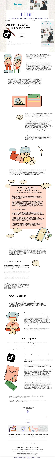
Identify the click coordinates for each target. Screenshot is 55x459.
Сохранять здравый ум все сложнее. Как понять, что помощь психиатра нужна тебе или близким (13, 435)
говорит (10, 172)
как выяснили (24, 79)
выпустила (33, 248)
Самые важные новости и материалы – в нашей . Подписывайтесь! (28, 408)
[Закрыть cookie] (47, 458)
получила (32, 67)
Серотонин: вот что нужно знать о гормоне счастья (23, 435)
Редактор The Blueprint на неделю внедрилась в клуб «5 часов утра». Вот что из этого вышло (33, 435)
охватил (35, 58)
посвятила (27, 124)
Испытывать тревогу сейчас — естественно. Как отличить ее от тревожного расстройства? (43, 435)
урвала (47, 67)
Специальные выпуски (12, 18)
